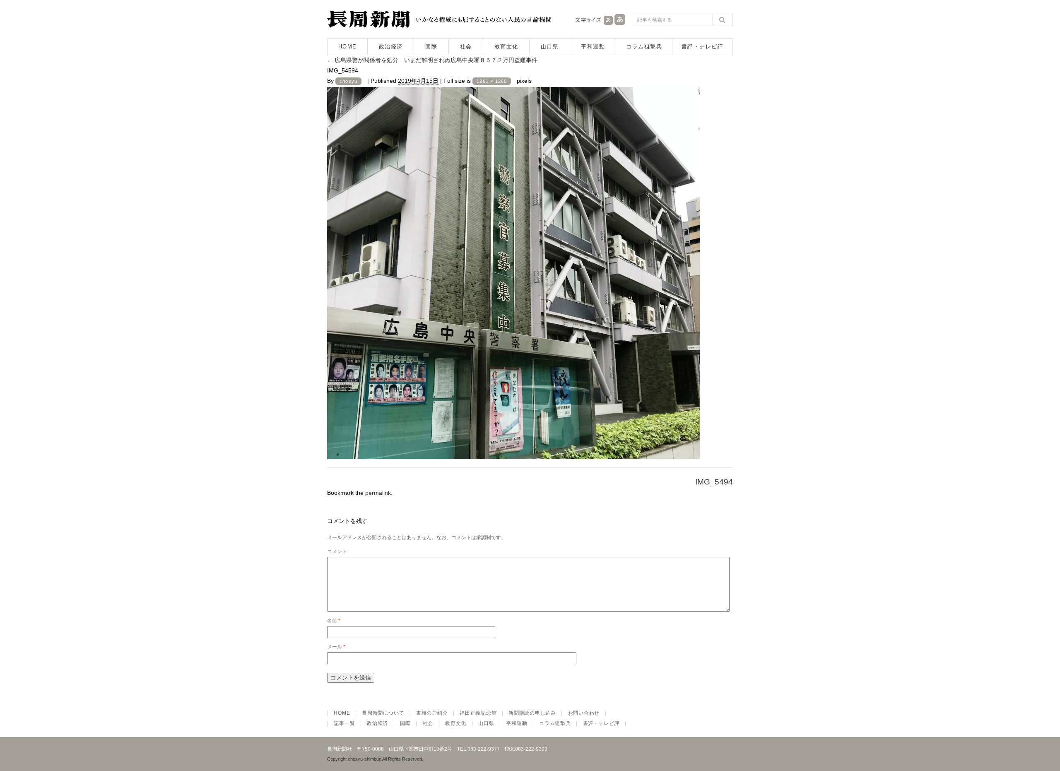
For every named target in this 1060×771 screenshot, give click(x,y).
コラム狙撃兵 (644, 46)
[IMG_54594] (513, 452)
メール (336, 647)
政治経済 (391, 46)
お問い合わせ (584, 713)
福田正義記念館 (478, 713)
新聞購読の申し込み (532, 713)
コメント (337, 551)
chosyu (348, 81)
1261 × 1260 (492, 81)
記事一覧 (344, 723)
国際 (431, 46)
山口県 (550, 46)
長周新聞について (383, 713)
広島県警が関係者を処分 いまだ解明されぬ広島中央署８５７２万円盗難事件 (435, 60)
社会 (466, 46)
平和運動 (593, 46)
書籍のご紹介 (432, 713)
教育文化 (506, 46)
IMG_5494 (714, 481)
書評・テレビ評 (703, 46)
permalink (378, 492)
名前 (333, 621)
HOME (347, 46)
